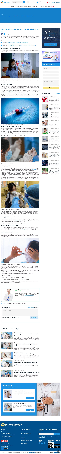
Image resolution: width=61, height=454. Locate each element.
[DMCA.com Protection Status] (4, 447)
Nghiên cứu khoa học (31, 6)
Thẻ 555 (40, 6)
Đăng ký (53, 2)
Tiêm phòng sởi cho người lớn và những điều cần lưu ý (26, 372)
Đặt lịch (29, 397)
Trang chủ (3, 16)
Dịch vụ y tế (17, 6)
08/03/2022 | (19, 45)
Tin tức (37, 6)
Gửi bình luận (33, 317)
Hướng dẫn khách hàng (23, 6)
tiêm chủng (34, 169)
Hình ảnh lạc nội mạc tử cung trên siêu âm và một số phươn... (54, 147)
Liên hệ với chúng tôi (51, 44)
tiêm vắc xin (9, 303)
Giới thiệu (12, 6)
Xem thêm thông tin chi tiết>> (29, 295)
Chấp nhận (56, 452)
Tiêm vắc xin (11, 91)
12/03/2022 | (15, 42)
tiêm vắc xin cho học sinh (16, 303)
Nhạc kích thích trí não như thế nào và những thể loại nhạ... (54, 123)
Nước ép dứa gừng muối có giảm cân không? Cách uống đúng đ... (54, 107)
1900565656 (4, 431)
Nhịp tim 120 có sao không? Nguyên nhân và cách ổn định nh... (54, 171)
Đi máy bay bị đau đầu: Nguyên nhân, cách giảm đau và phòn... (54, 99)
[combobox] (51, 78)
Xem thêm (58, 93)
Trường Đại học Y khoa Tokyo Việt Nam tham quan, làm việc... (54, 115)
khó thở (23, 229)
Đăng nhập (58, 2)
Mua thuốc (52, 6)
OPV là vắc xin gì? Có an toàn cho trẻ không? (24, 354)
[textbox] (51, 78)
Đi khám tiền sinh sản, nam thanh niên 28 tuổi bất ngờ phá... (54, 163)
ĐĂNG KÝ (56, 434)
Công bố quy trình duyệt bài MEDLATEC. (23, 297)
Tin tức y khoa (8, 16)
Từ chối (51, 452)
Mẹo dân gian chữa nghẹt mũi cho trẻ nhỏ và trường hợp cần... (54, 131)
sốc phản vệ (18, 220)
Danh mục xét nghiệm (46, 6)
